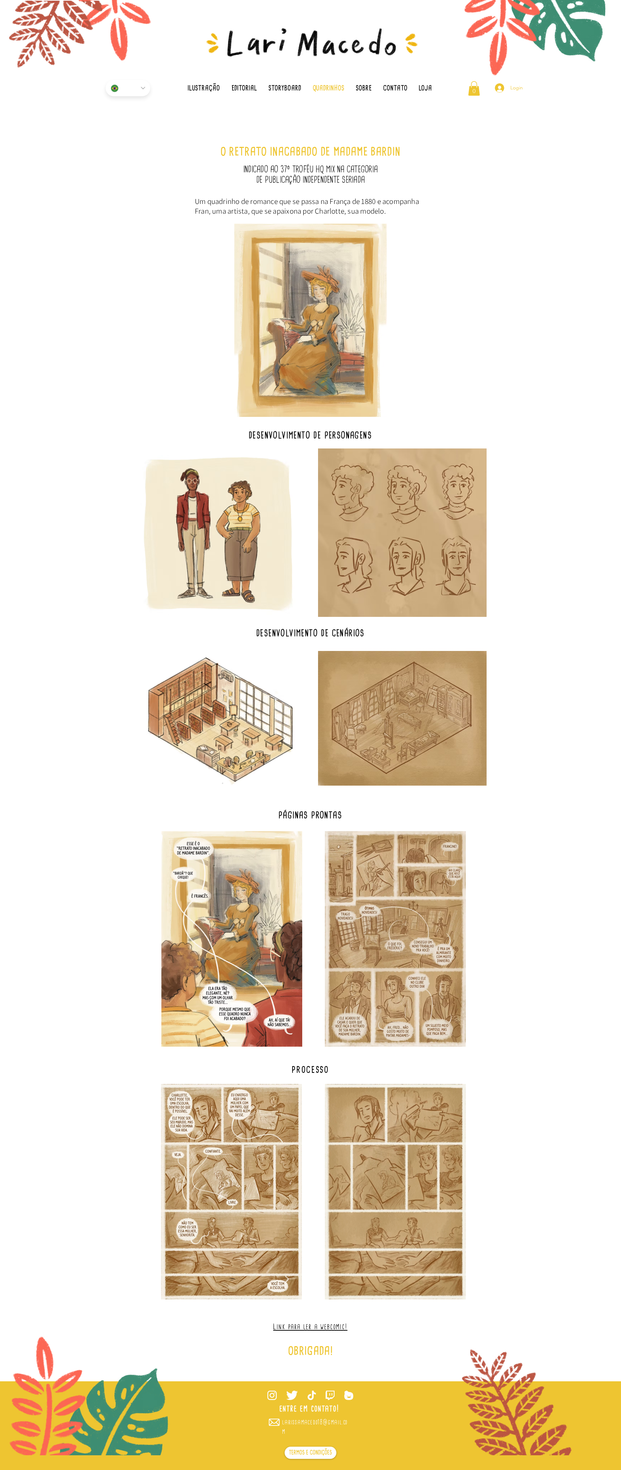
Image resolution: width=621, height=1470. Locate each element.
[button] (474, 88)
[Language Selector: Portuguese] (128, 88)
